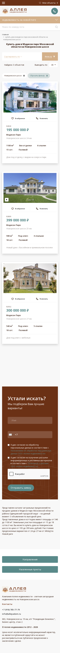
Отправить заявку (21, 487)
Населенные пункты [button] (30, 569)
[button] (13, 56)
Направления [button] (30, 559)
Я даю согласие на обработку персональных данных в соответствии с (31, 449)
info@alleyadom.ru (11, 614)
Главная (5, 34)
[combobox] (11, 434)
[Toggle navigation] (3, 3)
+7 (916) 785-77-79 (11, 609)
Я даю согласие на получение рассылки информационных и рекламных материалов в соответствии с (31, 462)
